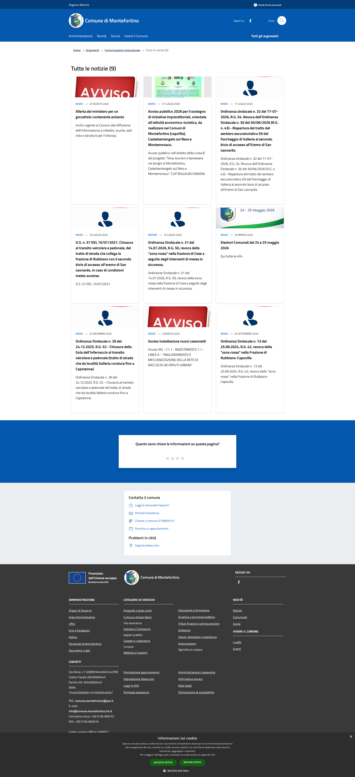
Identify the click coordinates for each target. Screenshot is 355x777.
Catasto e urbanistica (137, 641)
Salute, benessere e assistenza (197, 637)
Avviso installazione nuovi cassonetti (177, 341)
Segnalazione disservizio (139, 679)
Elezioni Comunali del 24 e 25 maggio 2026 (250, 245)
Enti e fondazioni (79, 630)
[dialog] (177, 755)
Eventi (237, 649)
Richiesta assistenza (136, 692)
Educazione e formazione (193, 610)
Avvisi (79, 104)
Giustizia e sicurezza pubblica (196, 617)
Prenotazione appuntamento (141, 672)
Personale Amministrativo (85, 644)
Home (77, 50)
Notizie (152, 235)
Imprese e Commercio (137, 629)
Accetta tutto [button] (163, 762)
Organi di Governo (80, 610)
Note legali (185, 685)
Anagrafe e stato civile (138, 610)
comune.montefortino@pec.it (94, 701)
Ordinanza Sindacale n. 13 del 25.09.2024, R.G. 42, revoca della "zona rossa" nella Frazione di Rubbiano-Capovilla (246, 349)
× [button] (350, 736)
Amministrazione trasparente (196, 672)
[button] (177, 771)
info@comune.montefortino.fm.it (90, 711)
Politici (73, 637)
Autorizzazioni (187, 643)
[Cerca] (281, 20)
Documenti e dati (79, 650)
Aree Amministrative (82, 617)
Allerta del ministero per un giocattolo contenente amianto (100, 114)
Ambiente (184, 630)
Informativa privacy (190, 679)
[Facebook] (249, 20)
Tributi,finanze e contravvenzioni (198, 623)
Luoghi (237, 642)
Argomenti (92, 50)
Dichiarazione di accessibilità (196, 692)
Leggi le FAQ (131, 685)
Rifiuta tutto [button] (192, 762)
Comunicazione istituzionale (122, 50)
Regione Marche (79, 5)
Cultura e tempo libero (138, 617)
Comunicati (240, 617)
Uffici (72, 624)
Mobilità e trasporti (136, 652)
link (213, 754)
